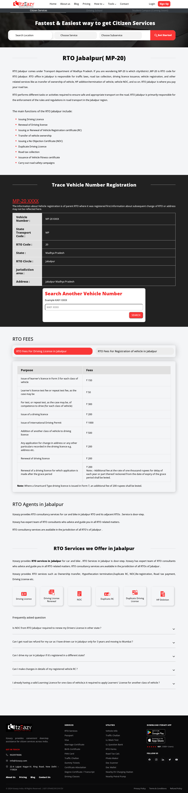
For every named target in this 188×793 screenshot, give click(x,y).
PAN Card (69, 753)
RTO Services (71, 731)
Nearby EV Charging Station (119, 772)
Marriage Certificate (74, 744)
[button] (35, 35)
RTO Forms (111, 749)
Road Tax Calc (113, 753)
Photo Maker (112, 758)
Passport (69, 735)
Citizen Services (38, 10)
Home (54, 3)
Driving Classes (72, 776)
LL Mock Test (112, 740)
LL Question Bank (114, 744)
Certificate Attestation (75, 767)
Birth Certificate (72, 749)
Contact (124, 3)
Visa (67, 740)
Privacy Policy (140, 788)
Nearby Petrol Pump (116, 776)
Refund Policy (176, 788)
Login (152, 3)
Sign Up (164, 3)
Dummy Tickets (72, 763)
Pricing (86, 3)
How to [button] (98, 3)
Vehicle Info (111, 731)
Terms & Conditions (158, 788)
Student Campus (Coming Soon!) (150, 10)
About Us (10, 777)
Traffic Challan (72, 758)
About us (65, 3)
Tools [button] (111, 3)
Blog (76, 3)
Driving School (94, 10)
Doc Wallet (111, 767)
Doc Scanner (112, 763)
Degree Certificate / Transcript (79, 772)
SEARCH (136, 315)
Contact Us (44, 777)
